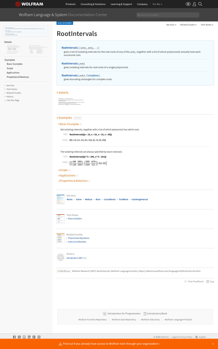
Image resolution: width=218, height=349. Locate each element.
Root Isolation (75, 218)
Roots (69, 199)
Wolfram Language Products (178, 319)
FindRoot (123, 199)
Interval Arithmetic (77, 241)
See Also (170, 24)
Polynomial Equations (78, 238)
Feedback (196, 281)
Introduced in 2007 (76, 258)
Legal (174, 337)
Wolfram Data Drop (150, 319)
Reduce (88, 199)
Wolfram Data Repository (124, 319)
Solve (78, 199)
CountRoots (110, 199)
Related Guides (187, 24)
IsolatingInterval (140, 199)
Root (98, 199)
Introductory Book (157, 313)
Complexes (92, 75)
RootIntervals (7, 27)
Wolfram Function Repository (92, 319)
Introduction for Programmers (124, 313)
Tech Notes (206, 24)
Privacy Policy (186, 337)
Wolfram (165, 337)
